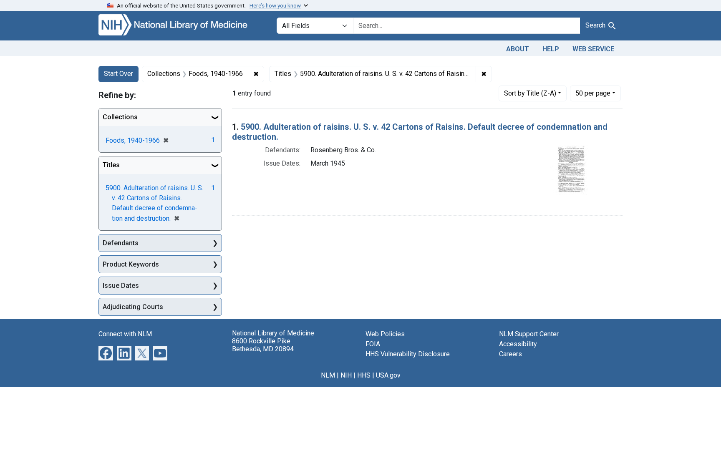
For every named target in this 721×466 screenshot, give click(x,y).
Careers (510, 354)
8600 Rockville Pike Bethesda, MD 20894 (263, 345)
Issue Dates (121, 286)
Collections (120, 117)
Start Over (118, 74)
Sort (530, 93)
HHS (364, 375)
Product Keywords (131, 264)
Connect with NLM (125, 334)
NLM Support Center (529, 334)
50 (592, 93)
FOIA (373, 344)
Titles (111, 165)
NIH (346, 375)
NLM (328, 375)
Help (550, 49)
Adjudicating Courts (133, 307)
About (517, 49)
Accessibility (518, 344)
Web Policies (385, 334)
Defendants (121, 243)
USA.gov (388, 375)
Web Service (593, 49)
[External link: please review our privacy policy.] (105, 353)
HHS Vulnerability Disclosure (408, 354)
